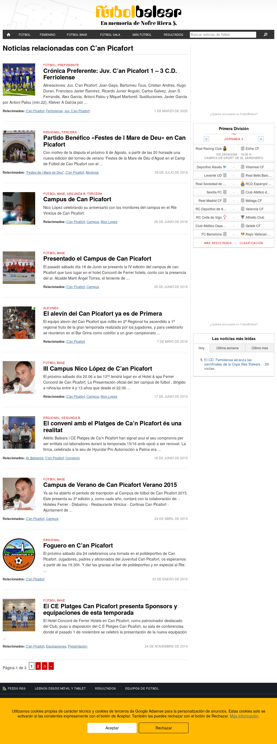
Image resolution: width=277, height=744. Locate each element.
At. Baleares (35, 457)
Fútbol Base (77, 34)
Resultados (173, 34)
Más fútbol (142, 34)
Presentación (77, 646)
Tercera (69, 132)
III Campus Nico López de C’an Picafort (97, 368)
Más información (244, 716)
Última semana (227, 347)
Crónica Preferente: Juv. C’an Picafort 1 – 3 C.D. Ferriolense (110, 73)
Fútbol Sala (110, 34)
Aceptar (112, 727)
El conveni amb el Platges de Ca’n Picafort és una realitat (112, 426)
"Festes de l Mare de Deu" (45, 172)
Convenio (72, 457)
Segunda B (76, 193)
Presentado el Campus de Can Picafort (97, 258)
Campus (93, 221)
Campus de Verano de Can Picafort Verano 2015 (110, 484)
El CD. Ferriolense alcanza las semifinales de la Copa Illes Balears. (233, 362)
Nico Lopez (109, 221)
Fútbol (25, 34)
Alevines (50, 308)
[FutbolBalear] (9, 34)
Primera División (234, 128)
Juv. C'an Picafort (77, 110)
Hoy (202, 347)
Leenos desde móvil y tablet (60, 688)
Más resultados (218, 243)
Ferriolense (54, 110)
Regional (51, 132)
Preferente (68, 65)
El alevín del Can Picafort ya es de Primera (102, 313)
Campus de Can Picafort (77, 199)
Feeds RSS (17, 688)
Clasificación (251, 243)
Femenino (47, 34)
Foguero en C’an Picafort (78, 545)
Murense (92, 172)
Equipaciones (56, 646)
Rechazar (164, 727)
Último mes (260, 347)
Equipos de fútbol (142, 688)
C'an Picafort (35, 110)
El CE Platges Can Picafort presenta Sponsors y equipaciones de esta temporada (110, 609)
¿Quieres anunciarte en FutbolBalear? (234, 114)
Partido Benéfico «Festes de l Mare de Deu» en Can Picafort (114, 140)
